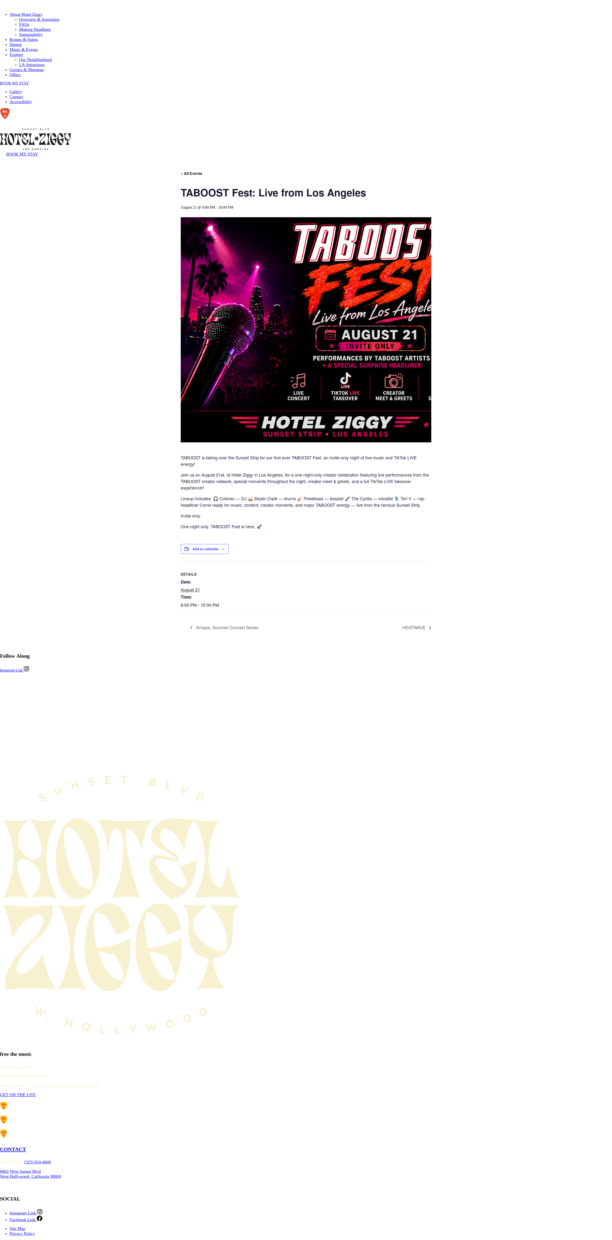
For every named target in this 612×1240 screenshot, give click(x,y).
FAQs (24, 24)
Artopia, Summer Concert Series (226, 627)
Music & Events (24, 49)
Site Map (17, 1228)
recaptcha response (16, 1066)
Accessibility (21, 101)
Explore (16, 54)
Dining (16, 44)
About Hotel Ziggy (26, 14)
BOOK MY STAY (14, 83)
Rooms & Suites (24, 39)
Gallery (16, 91)
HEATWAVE (414, 627)
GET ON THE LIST (18, 1094)
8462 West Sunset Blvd (20, 1171)
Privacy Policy (22, 1233)
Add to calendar (205, 548)
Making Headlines (35, 29)
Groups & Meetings (27, 69)
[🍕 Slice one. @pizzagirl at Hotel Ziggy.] (74, 717)
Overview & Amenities (39, 19)
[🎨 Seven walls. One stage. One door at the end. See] (229, 717)
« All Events (191, 173)
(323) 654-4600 (37, 1162)
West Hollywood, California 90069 (30, 1176)
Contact (16, 96)
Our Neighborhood (35, 59)
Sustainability (31, 34)
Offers (15, 74)
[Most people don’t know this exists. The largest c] (383, 717)
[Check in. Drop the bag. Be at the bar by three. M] (537, 717)
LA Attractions (32, 64)
